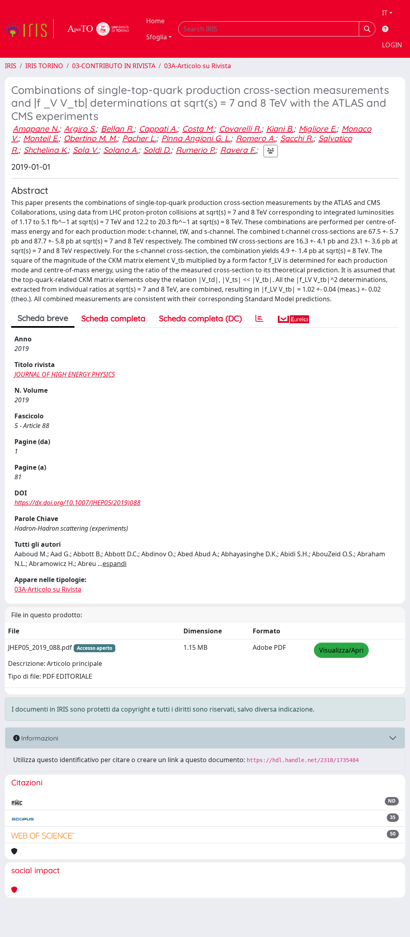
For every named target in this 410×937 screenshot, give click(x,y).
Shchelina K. (46, 150)
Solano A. (120, 150)
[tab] (259, 318)
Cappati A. (158, 129)
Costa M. (198, 129)
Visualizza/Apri (341, 650)
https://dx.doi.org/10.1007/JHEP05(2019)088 (77, 502)
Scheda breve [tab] (43, 318)
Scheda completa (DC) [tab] (200, 318)
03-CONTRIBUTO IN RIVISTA (113, 65)
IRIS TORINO (44, 65)
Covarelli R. (240, 129)
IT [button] (385, 12)
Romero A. (255, 138)
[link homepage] (29, 29)
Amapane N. (36, 129)
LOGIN (392, 45)
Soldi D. (157, 150)
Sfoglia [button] (156, 36)
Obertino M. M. (90, 138)
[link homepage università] (98, 29)
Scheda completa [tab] (113, 318)
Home (155, 20)
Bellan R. (117, 129)
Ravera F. (238, 150)
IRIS (10, 65)
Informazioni (39, 738)
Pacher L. (139, 138)
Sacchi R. (296, 138)
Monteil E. (40, 138)
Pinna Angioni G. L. (196, 138)
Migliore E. (317, 129)
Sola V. (85, 150)
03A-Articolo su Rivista (197, 65)
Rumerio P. (195, 150)
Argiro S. (80, 129)
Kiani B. (279, 129)
